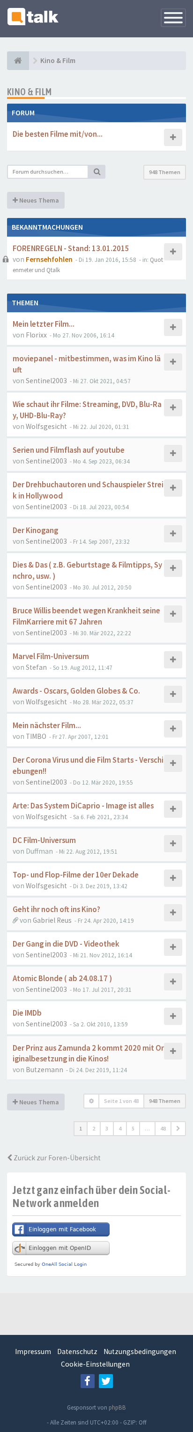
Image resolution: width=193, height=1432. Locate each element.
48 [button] (163, 1128)
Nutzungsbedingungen (140, 1351)
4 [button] (120, 1128)
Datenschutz (77, 1351)
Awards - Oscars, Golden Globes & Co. (76, 691)
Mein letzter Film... (43, 324)
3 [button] (106, 1128)
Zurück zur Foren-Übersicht (56, 1157)
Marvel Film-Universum (51, 656)
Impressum (33, 1351)
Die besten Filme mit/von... (58, 134)
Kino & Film (29, 91)
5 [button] (133, 1128)
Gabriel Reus (52, 920)
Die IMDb (27, 1013)
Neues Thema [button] (38, 200)
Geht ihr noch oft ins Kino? (56, 909)
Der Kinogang (35, 530)
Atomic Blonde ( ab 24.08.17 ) (62, 978)
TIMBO (36, 736)
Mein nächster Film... (47, 725)
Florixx (36, 334)
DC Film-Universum (44, 840)
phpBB (117, 1407)
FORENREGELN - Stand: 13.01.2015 (71, 248)
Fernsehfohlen (49, 259)
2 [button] (93, 1128)
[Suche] (97, 172)
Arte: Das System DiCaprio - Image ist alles (83, 806)
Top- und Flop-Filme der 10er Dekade (76, 875)
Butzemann (44, 1069)
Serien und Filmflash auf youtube (69, 450)
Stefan (36, 667)
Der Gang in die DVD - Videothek (66, 944)
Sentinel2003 (46, 380)
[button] (178, 1128)
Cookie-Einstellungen (95, 1364)
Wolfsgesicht (46, 426)
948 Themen (164, 171)
